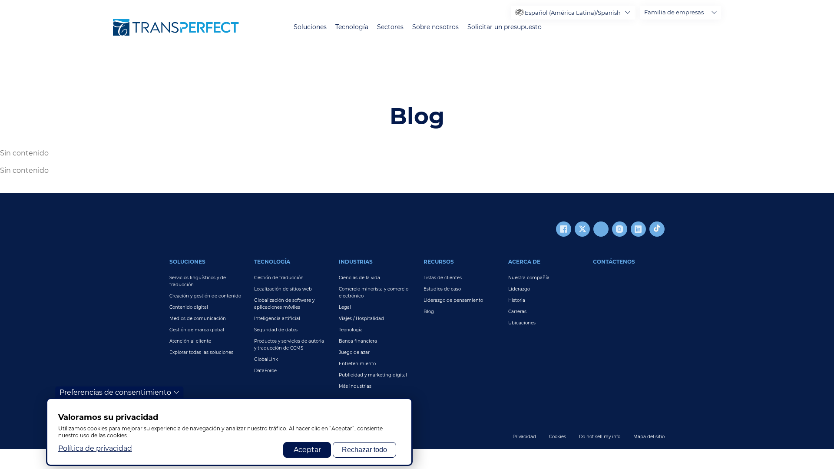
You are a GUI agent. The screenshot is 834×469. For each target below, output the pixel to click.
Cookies (557, 436)
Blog (429, 311)
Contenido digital (188, 307)
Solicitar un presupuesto (504, 27)
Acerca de (524, 261)
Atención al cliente (190, 341)
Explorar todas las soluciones (201, 352)
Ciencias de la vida (359, 278)
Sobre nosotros (435, 27)
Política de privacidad (95, 448)
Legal (345, 307)
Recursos (439, 261)
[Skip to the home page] (176, 27)
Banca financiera (358, 341)
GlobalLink (266, 359)
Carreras (517, 311)
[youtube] (601, 229)
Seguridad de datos (276, 330)
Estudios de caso (442, 289)
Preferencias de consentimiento (115, 392)
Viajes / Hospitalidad (361, 318)
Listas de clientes (443, 278)
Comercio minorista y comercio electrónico (373, 292)
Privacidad (524, 436)
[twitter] (582, 229)
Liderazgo (519, 289)
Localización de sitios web (283, 289)
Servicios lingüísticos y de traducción (197, 281)
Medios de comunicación (197, 318)
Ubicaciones (522, 323)
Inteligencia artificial (277, 318)
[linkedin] (638, 229)
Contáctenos (614, 261)
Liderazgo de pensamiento (453, 300)
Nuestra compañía (528, 278)
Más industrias (355, 386)
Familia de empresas (674, 12)
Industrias (356, 261)
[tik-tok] (657, 229)
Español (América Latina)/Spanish (573, 12)
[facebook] (563, 229)
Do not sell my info (599, 436)
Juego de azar (354, 352)
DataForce (265, 370)
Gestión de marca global (196, 330)
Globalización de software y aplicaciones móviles (284, 303)
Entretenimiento (357, 364)
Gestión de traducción (279, 278)
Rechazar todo (364, 449)
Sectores (390, 27)
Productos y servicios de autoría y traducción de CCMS (289, 344)
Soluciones (310, 27)
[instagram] (619, 229)
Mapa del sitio (649, 436)
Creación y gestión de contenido (205, 296)
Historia (516, 300)
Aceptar (307, 450)
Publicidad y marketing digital (373, 375)
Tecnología (351, 27)
